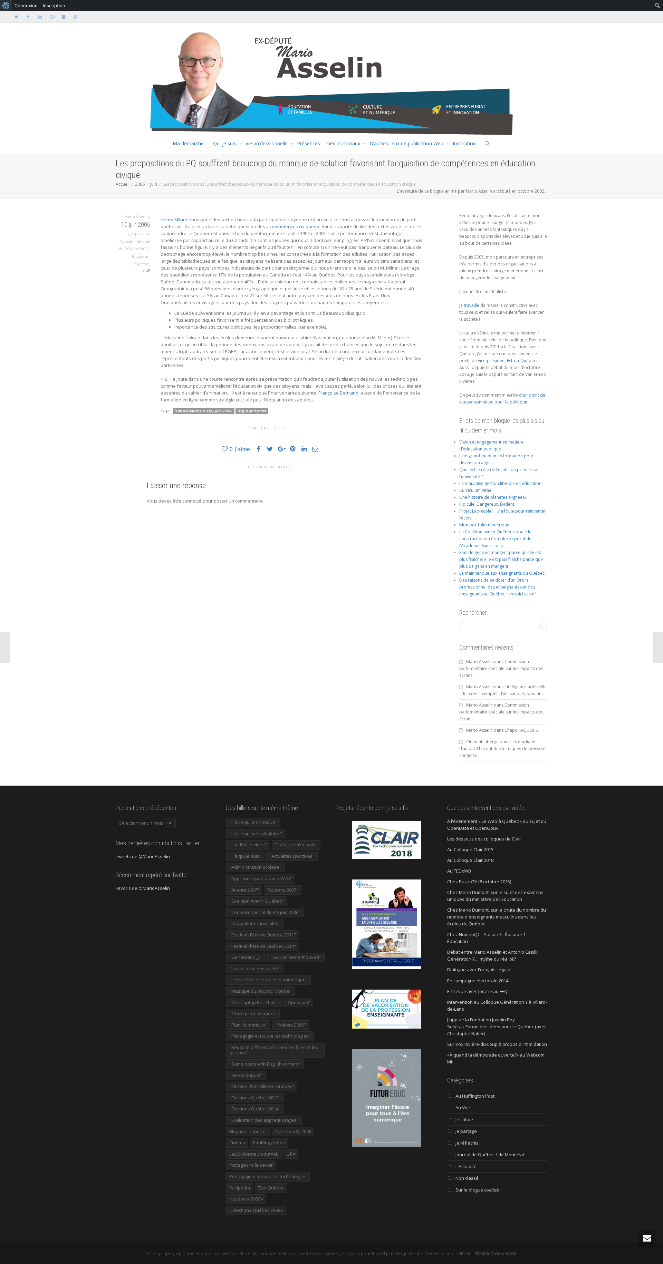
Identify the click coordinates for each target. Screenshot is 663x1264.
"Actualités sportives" (292, 856)
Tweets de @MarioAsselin (143, 856)
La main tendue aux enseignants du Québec (502, 573)
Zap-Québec (271, 1188)
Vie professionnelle (267, 143)
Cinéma (237, 1142)
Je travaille (469, 305)
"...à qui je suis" (245, 856)
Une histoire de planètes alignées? (492, 497)
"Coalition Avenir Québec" (256, 901)
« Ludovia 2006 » (246, 1199)
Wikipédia (239, 1188)
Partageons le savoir (251, 1165)
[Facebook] (28, 16)
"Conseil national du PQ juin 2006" (203, 411)
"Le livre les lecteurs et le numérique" (268, 979)
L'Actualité (466, 1166)
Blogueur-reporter (252, 411)
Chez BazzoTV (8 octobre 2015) (479, 881)
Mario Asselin (479, 661)
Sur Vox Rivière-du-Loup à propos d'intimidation (497, 1044)
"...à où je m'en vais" (296, 845)
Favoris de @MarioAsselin (143, 888)
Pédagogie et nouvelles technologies (268, 1176)
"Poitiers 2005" (290, 1025)
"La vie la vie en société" (254, 968)
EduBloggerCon (269, 1142)
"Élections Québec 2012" (254, 1098)
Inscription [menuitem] (54, 5)
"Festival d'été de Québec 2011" (262, 935)
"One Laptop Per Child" (253, 1002)
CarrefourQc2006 (293, 1131)
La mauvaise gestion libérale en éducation (500, 483)
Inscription (464, 143)
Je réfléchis (467, 1143)
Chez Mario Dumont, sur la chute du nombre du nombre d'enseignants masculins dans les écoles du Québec (496, 917)
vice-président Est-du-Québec (507, 360)
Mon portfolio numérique (484, 525)
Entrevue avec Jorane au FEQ (477, 991)
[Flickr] (63, 16)
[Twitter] (16, 16)
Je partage (140, 233)
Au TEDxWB (459, 871)
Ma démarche (188, 143)
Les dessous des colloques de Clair (484, 839)
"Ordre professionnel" (253, 1013)
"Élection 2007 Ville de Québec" (261, 1086)
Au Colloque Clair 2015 (470, 849)
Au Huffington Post (474, 1096)
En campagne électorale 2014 (477, 981)
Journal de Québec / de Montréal (489, 1154)
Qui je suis (224, 143)
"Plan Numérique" (248, 1025)
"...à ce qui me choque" (253, 822)
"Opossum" (298, 1002)
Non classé (467, 1178)
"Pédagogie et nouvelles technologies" (270, 1036)
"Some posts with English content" (265, 1064)
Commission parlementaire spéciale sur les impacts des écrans (501, 668)
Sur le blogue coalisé (477, 1190)
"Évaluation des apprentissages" (264, 1120)
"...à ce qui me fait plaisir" (255, 833)
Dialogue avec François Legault (479, 969)
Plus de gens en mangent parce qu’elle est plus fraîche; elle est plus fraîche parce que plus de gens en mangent (501, 559)
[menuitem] (6, 5)
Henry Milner (174, 219)
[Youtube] (75, 16)
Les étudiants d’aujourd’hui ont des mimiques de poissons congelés (502, 748)
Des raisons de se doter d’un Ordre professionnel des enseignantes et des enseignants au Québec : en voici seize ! (497, 587)
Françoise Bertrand (338, 393)
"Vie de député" (246, 1075)
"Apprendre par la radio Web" (260, 878)
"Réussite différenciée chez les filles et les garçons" (273, 1050)
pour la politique (510, 402)
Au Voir (462, 1108)
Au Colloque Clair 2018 (470, 860)
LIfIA (291, 1154)
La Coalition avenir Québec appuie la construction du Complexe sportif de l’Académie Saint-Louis (495, 538)
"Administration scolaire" (255, 867)
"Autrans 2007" (282, 890)
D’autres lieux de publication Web (406, 143)
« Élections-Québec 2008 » (256, 1210)
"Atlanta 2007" (244, 890)
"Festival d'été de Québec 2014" (262, 946)
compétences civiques (293, 226)
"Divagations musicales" (254, 923)
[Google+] (51, 16)
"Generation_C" (245, 957)
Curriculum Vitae (475, 490)
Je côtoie (464, 1119)
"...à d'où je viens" (248, 845)
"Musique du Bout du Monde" (260, 991)
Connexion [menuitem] (26, 5)
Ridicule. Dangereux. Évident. (487, 504)
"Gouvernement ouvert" (295, 957)
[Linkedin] (40, 16)
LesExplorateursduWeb (254, 1154)
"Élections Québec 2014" (254, 1109)
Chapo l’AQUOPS (521, 730)
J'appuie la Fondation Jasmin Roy (481, 1020)
